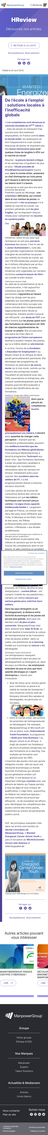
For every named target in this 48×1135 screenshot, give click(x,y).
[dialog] (24, 567)
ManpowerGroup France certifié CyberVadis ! (16, 973)
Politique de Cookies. (15, 567)
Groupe (24, 1028)
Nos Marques (24, 1053)
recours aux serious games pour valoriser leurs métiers (23, 601)
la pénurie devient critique (29, 160)
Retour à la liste (25, 45)
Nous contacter (11, 1110)
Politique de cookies (37, 1131)
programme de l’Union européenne (23, 337)
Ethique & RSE (24, 1041)
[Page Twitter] (43, 1114)
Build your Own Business (25, 737)
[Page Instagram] (35, 1114)
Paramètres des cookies (23, 579)
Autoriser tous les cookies (24, 573)
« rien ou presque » (28, 202)
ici (22, 846)
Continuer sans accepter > (36, 553)
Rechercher (38, 5)
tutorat (35, 645)
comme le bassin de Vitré (29, 274)
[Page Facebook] (31, 1114)
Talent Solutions (24, 1071)
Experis (24, 1067)
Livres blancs (24, 1096)
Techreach (32, 456)
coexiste (31, 781)
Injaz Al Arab (32, 628)
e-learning (37, 642)
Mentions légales (9, 1131)
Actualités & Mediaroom (24, 1083)
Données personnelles (37, 1127)
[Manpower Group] (12, 5)
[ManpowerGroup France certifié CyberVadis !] (17, 957)
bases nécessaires (19, 149)
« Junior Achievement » (17, 247)
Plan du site (9, 1114)
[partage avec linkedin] (24, 63)
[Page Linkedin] (39, 1114)
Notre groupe (24, 1037)
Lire (6, 983)
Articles (24, 1092)
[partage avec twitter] (28, 63)
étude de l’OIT (33, 317)
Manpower (24, 1062)
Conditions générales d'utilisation (10, 1127)
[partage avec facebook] (19, 63)
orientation (11, 195)
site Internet (37, 344)
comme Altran (28, 591)
